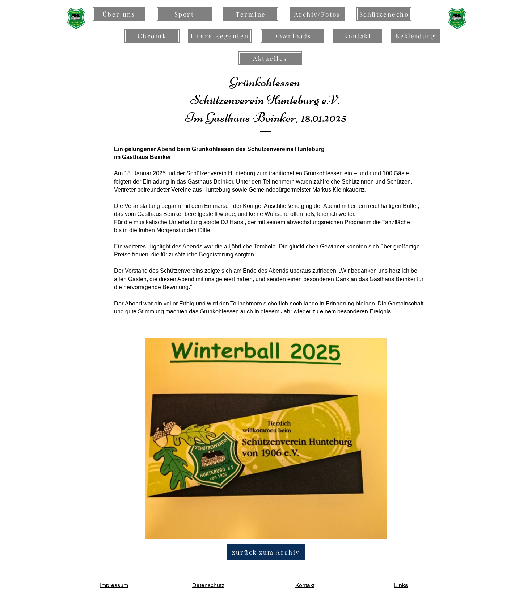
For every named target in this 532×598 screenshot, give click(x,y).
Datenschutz (208, 585)
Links (401, 585)
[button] (266, 438)
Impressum (114, 585)
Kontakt (304, 585)
